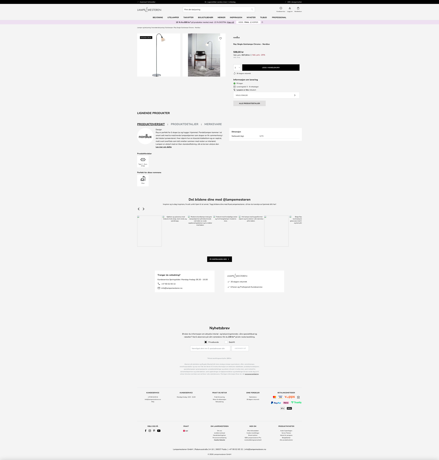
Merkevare (213, 124)
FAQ (152, 402)
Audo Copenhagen (286, 430)
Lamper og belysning (144, 27)
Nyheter (251, 17)
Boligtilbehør (286, 437)
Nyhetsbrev (253, 397)
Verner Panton (286, 433)
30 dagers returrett (253, 399)
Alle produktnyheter (286, 440)
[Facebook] (145, 431)
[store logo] (149, 9)
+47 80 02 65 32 (168, 284)
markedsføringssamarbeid (252, 440)
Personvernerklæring (219, 437)
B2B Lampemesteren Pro (253, 437)
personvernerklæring (252, 374)
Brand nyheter (253, 435)
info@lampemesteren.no (171, 288)
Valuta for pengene (286, 435)
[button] (220, 38)
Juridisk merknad (219, 433)
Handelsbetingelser (219, 435)
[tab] (152, 124)
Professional (279, 17)
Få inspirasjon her (218, 259)
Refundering (220, 402)
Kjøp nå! (230, 22)
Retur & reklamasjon (219, 399)
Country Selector (219, 440)
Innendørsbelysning (158, 27)
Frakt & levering (219, 397)
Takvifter (188, 17)
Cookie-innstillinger (253, 433)
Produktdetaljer (184, 124)
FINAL (248, 22)
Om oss (219, 430)
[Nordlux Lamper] (247, 37)
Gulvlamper (169, 27)
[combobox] (219, 9)
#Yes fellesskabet (253, 430)
